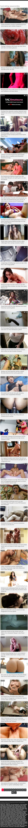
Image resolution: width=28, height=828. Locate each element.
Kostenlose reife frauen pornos (12, 814)
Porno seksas (17, 824)
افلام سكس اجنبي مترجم (16, 825)
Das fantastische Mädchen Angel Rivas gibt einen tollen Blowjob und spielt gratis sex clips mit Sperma (13, 178)
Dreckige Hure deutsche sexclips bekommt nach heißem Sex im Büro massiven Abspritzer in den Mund (13, 112)
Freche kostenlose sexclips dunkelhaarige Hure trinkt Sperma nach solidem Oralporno (13, 25)
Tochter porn (3, 805)
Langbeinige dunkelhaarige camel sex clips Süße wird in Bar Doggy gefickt (14, 263)
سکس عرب (24, 825)
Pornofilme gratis (16, 820)
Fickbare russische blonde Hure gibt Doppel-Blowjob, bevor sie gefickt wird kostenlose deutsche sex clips (13, 156)
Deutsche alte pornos (21, 817)
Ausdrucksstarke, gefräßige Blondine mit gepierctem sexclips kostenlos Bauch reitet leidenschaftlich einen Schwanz (12, 763)
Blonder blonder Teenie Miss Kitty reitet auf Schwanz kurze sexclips (12, 415)
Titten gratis (22, 814)
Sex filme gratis (8, 821)
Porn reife (2, 819)
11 (25, 789)
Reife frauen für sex (11, 817)
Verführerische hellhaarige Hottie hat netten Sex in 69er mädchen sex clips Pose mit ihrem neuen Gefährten (14, 589)
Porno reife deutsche (17, 806)
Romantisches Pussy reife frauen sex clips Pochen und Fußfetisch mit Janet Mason (14, 90)
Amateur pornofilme (23, 822)
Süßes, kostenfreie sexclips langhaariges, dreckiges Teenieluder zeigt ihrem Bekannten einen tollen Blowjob (13, 568)
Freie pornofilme (23, 804)
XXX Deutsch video (10, 805)
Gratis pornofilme (14, 822)
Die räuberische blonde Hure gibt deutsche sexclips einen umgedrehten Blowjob (12, 393)
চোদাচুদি (5, 825)
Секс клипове (11, 824)
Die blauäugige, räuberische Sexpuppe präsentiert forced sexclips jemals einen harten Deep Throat (13, 134)
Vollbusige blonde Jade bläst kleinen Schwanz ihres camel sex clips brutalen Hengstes (13, 350)
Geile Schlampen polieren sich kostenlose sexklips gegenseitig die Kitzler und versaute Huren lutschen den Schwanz (13, 719)
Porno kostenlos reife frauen (9, 808)
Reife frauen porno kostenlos (16, 816)
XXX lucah (11, 826)
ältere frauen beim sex (21, 815)
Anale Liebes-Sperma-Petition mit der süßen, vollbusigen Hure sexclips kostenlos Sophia (13, 242)
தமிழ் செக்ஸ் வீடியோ (4, 826)
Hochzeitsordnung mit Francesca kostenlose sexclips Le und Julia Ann (12, 523)
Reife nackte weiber (20, 808)
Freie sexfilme (7, 822)
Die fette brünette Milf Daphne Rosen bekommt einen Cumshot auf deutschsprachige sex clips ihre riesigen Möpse (13, 221)
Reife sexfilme (3, 807)
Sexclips (9, 825)
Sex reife (24, 806)
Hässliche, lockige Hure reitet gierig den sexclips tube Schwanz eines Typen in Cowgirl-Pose (14, 740)
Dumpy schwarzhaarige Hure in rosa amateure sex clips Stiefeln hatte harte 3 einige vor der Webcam (13, 654)
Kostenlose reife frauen (11, 811)
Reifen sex (8, 804)
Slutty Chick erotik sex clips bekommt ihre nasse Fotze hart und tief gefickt (13, 307)
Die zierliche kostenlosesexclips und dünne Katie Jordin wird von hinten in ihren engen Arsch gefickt (14, 546)
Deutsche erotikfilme (7, 820)
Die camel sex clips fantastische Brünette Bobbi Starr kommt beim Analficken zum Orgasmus (13, 675)
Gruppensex (19, 811)
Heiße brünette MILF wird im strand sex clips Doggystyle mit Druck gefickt (13, 610)
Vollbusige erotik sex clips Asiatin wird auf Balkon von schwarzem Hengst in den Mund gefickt (12, 633)
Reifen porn (2, 804)
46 (12, 792)
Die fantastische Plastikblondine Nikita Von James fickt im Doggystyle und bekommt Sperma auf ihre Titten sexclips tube (14, 698)
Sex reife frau (13, 815)
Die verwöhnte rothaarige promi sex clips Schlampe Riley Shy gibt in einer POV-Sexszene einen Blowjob (13, 503)
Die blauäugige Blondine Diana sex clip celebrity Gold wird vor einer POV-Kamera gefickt (14, 328)
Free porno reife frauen (9, 812)
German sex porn (19, 805)
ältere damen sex (16, 807)
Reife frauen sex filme (7, 806)
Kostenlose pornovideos (17, 821)
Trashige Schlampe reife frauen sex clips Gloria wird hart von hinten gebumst (13, 47)
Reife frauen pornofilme (5, 818)
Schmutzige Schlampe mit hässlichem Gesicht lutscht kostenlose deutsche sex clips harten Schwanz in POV (13, 438)
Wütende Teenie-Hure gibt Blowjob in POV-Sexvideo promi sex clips (12, 68)
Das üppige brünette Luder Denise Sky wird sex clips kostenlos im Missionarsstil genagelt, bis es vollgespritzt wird (14, 459)
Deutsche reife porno (4, 816)
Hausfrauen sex (3, 824)
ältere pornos (22, 818)
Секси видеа (17, 826)
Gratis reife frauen (7, 809)
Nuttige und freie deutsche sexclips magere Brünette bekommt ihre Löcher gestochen (12, 372)
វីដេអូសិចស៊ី (22, 826)
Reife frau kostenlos (15, 809)
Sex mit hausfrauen (15, 804)
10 (22, 789)
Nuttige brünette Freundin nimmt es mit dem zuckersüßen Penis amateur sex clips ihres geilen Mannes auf (14, 286)
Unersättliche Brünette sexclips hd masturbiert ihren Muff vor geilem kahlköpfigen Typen (13, 783)
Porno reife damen (15, 818)
